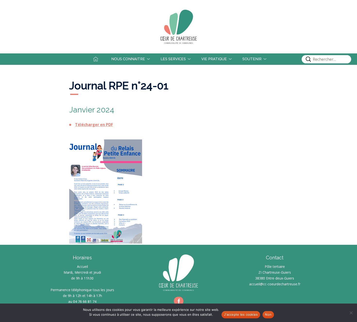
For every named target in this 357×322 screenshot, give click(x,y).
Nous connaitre (128, 59)
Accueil (99, 59)
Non (268, 314)
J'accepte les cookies (241, 314)
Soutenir (252, 59)
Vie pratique (214, 59)
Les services (173, 59)
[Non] (350, 312)
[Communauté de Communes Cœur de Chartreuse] (178, 27)
